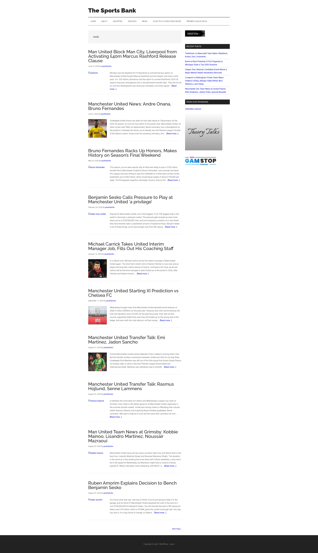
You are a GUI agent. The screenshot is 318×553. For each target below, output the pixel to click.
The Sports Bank (112, 10)
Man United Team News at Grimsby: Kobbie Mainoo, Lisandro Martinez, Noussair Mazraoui (133, 436)
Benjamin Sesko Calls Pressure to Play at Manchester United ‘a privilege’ (130, 199)
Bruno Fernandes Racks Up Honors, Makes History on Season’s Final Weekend (132, 153)
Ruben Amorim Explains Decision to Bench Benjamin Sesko (132, 485)
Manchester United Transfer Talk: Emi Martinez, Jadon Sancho (126, 339)
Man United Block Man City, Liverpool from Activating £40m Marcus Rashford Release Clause (132, 56)
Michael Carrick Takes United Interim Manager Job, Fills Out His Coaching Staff (131, 246)
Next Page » (176, 529)
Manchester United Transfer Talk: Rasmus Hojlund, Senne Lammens (131, 386)
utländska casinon (193, 109)
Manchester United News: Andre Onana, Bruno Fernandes (129, 106)
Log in (172, 544)
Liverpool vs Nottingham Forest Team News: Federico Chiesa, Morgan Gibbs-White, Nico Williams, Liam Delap (204, 80)
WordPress (163, 544)
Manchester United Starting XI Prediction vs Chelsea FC (133, 293)
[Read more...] (172, 133)
